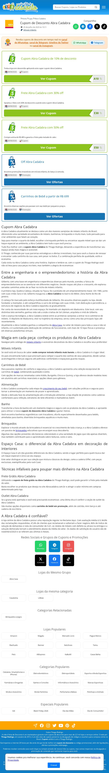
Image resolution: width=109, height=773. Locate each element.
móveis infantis (34, 342)
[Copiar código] (100, 78)
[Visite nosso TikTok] (104, 26)
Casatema (14, 598)
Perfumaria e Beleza (68, 692)
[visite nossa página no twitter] (54, 725)
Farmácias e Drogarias (13, 682)
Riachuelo (14, 645)
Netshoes (68, 645)
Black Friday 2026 (41, 711)
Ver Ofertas (54, 182)
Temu (95, 645)
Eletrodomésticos (40, 673)
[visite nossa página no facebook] (35, 725)
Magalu (41, 636)
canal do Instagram (43, 45)
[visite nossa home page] (27, 7)
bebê (16, 371)
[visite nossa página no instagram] (48, 725)
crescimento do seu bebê (55, 388)
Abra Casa (57, 325)
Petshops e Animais (95, 692)
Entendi (54, 765)
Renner (41, 645)
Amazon (13, 636)
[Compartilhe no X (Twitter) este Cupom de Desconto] (97, 26)
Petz (13, 654)
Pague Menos (95, 636)
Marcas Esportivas (95, 682)
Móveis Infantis (29, 30)
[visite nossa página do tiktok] (74, 725)
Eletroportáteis (68, 673)
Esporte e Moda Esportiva (95, 673)
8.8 (13, 711)
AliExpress (41, 654)
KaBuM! (68, 654)
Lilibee (41, 598)
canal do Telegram (38, 42)
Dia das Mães (68, 711)
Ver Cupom (48, 79)
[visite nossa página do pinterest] (67, 725)
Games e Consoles (41, 682)
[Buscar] (95, 7)
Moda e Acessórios (14, 692)
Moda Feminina (41, 692)
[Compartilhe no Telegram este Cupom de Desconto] (83, 26)
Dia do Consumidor (95, 711)
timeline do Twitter (58, 42)
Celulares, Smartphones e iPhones (13, 673)
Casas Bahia (95, 654)
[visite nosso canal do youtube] (61, 725)
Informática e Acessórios (68, 682)
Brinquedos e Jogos (14, 617)
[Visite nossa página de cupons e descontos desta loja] (12, 59)
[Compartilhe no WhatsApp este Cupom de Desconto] (76, 26)
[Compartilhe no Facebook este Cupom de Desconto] (90, 26)
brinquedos (21, 430)
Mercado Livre (68, 636)
